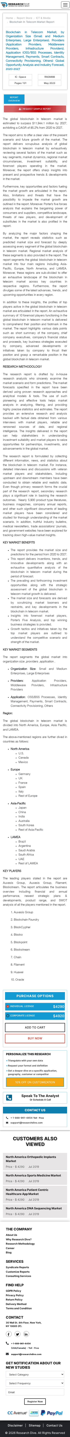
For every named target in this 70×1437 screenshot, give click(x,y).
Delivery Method (16, 1304)
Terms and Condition (19, 1308)
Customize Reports (18, 1271)
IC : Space (20, 76)
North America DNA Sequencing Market (34, 1208)
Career (10, 1248)
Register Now (35, 1401)
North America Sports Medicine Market (33, 1175)
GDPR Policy (13, 1290)
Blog (8, 1252)
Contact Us (54, 1425)
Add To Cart (35, 1027)
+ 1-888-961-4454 (21, 1117)
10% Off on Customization (35, 1082)
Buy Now (35, 1038)
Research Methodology (20, 1243)
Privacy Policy (15, 1295)
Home (9, 17)
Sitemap (34, 1425)
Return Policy (14, 1299)
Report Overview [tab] (14, 99)
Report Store (24, 17)
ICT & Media (43, 17)
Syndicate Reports (17, 1267)
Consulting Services (18, 1276)
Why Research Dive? (19, 1239)
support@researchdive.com (26, 1122)
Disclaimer (15, 1425)
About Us (11, 1234)
